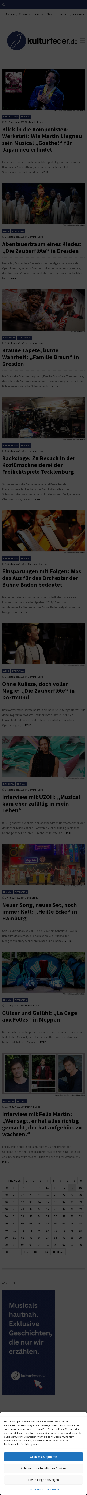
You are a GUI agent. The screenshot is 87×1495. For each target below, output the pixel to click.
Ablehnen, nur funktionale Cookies (43, 1468)
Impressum (53, 1489)
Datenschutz (37, 1489)
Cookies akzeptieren (43, 1457)
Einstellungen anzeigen (43, 1480)
